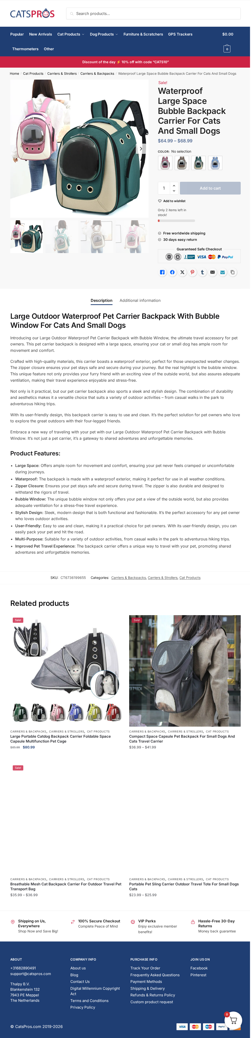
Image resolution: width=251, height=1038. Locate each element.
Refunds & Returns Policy (152, 995)
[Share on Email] (212, 272)
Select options (66, 757)
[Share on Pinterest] (192, 272)
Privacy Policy (82, 1007)
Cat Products (33, 73)
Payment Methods (146, 981)
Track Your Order (145, 968)
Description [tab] (102, 300)
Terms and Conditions (89, 1000)
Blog (74, 975)
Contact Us (80, 981)
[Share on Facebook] (172, 272)
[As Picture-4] (215, 163)
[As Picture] (165, 163)
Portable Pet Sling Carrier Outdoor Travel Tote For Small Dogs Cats (184, 886)
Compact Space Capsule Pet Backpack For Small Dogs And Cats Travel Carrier (182, 739)
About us (78, 968)
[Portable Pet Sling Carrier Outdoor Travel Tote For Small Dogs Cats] (185, 818)
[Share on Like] (162, 272)
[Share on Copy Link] (232, 272)
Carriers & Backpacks (97, 73)
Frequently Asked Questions (155, 975)
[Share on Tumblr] (202, 272)
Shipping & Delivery (147, 988)
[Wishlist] (114, 622)
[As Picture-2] (182, 163)
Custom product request (151, 1002)
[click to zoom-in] (79, 149)
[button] (141, 149)
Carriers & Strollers (62, 73)
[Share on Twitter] (182, 272)
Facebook (199, 968)
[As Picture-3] (198, 163)
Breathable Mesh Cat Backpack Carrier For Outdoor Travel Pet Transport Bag (65, 886)
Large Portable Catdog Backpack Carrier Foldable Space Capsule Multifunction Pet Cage (60, 739)
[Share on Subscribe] (222, 272)
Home (14, 73)
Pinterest (198, 975)
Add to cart (210, 188)
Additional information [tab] (140, 300)
